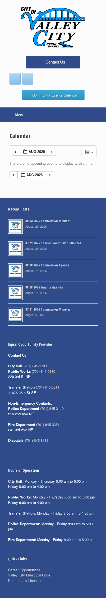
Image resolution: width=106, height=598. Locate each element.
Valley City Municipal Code (29, 575)
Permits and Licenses (25, 580)
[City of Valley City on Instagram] (27, 79)
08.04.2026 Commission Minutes (47, 221)
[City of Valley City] (53, 27)
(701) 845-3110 (52, 408)
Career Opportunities (24, 569)
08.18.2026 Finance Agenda (44, 287)
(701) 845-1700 (35, 365)
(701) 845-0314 (47, 387)
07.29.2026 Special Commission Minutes (53, 243)
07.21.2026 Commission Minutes (47, 309)
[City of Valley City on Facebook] (15, 79)
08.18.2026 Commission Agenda (47, 265)
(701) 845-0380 (43, 371)
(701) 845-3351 (48, 424)
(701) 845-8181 (36, 440)
